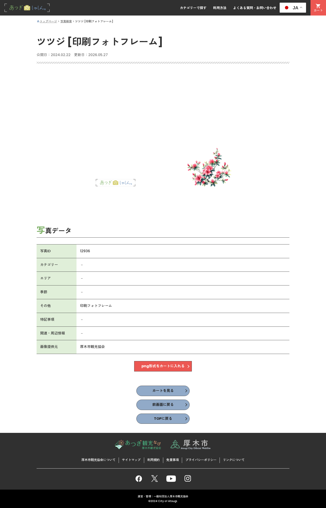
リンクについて (234, 460)
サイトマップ (131, 460)
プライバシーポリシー (200, 460)
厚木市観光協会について (98, 460)
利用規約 (153, 460)
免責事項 (172, 460)
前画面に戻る (163, 404)
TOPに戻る (163, 418)
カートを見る (163, 390)
